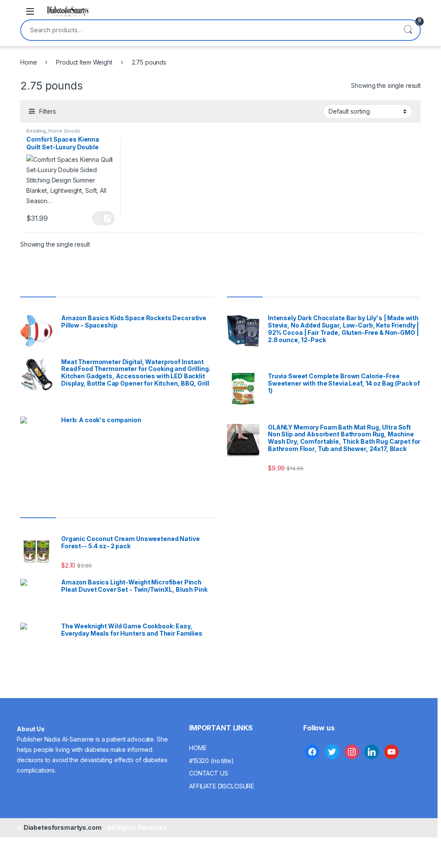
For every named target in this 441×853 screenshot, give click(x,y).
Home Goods (64, 131)
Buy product (103, 218)
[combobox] (208, 30)
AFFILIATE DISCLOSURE (221, 786)
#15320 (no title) (211, 760)
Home (28, 62)
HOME (197, 747)
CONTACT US (208, 773)
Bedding (36, 131)
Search (408, 30)
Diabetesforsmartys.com (63, 827)
